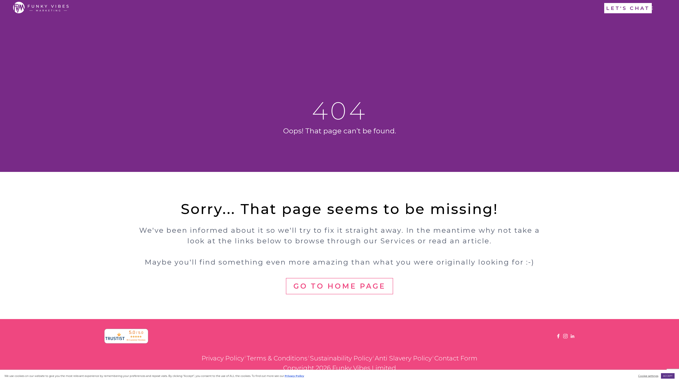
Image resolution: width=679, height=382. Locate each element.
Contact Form (455, 358)
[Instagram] (565, 337)
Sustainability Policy (341, 358)
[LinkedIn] (572, 337)
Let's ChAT (628, 8)
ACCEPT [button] (667, 375)
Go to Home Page (339, 286)
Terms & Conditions (276, 358)
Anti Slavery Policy (403, 358)
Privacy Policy (223, 358)
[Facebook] (558, 337)
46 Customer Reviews (136, 340)
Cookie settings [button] (648, 376)
